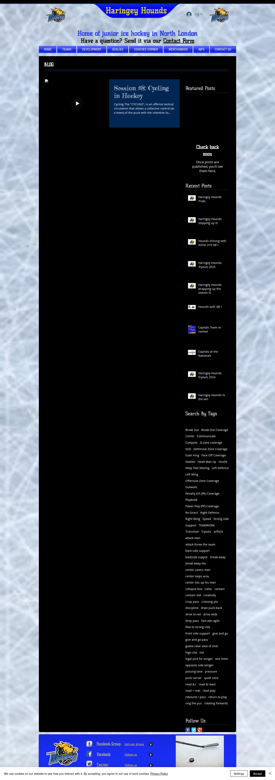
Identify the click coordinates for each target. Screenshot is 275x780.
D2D (188, 449)
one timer (221, 659)
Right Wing (192, 519)
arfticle (218, 531)
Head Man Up (207, 462)
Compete (191, 442)
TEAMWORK (207, 525)
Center (189, 436)
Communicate (206, 436)
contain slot (193, 595)
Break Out (192, 430)
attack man (192, 538)
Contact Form (178, 40)
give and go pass (196, 640)
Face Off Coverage (214, 455)
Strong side (221, 519)
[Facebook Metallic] (89, 744)
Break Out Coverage (214, 430)
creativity (210, 595)
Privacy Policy (159, 774)
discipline (191, 608)
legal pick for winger (199, 659)
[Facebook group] (89, 754)
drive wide (210, 614)
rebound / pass (195, 697)
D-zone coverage (211, 442)
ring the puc (193, 703)
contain (220, 589)
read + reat (192, 690)
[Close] (270, 773)
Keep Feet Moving (197, 468)
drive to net (193, 614)
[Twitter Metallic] (89, 764)
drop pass (192, 621)
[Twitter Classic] (193, 729)
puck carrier (193, 678)
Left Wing (191, 474)
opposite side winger (199, 665)
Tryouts (206, 531)
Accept (257, 774)
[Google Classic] (199, 729)
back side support (197, 551)
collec (208, 589)
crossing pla (210, 601)
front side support (197, 633)
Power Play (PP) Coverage (202, 506)
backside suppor (196, 557)
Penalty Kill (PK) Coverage (202, 493)
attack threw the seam (200, 544)
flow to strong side (197, 627)
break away (217, 557)
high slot (191, 652)
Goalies (190, 462)
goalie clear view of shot (201, 646)
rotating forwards (216, 703)
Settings (239, 774)
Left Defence (220, 468)
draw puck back (211, 608)
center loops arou (197, 576)
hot (202, 652)
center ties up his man (200, 582)
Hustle (223, 462)
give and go (220, 633)
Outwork (191, 487)
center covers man (197, 570)
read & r (190, 684)
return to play (217, 697)
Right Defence (209, 512)
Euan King (192, 455)
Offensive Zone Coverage (202, 481)
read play (209, 690)
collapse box (193, 589)
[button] (146, 49)
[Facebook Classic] (187, 729)
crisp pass (192, 601)
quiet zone (211, 678)
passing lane (194, 671)
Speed (207, 519)
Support (190, 525)
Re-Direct (191, 512)
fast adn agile (210, 621)
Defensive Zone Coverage (210, 449)
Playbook (191, 500)
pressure (211, 671)
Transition (192, 531)
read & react (207, 684)
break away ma (195, 563)
